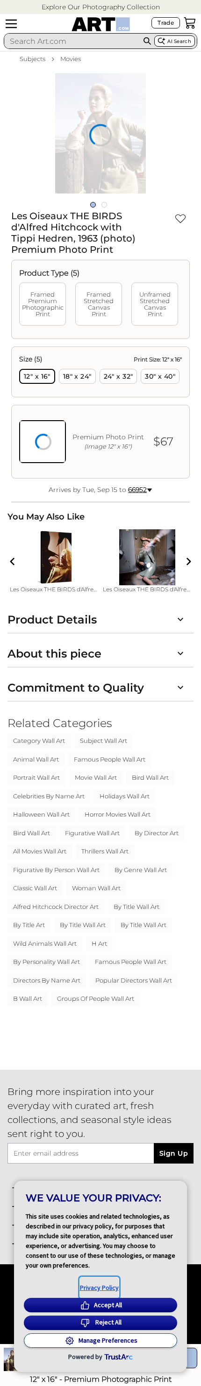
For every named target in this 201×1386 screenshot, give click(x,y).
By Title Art (29, 925)
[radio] (37, 376)
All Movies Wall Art (39, 851)
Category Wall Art (39, 740)
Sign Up (173, 1153)
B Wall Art (27, 998)
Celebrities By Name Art (49, 796)
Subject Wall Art (103, 740)
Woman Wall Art (96, 888)
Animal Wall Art (36, 759)
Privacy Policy (99, 1287)
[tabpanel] (100, 412)
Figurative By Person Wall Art (56, 869)
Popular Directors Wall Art (133, 980)
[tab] (42, 304)
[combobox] (72, 41)
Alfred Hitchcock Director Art (56, 906)
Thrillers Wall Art (105, 851)
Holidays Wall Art (125, 796)
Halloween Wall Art (41, 814)
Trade (166, 22)
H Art (99, 943)
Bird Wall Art (150, 777)
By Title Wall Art (136, 906)
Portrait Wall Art (36, 777)
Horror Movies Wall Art (118, 814)
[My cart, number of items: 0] (189, 22)
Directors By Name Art (46, 980)
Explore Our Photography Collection (101, 7)
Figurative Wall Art (92, 833)
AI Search (179, 41)
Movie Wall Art (96, 777)
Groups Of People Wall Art (95, 998)
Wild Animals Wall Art (45, 943)
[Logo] (101, 24)
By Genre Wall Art (141, 869)
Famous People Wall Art (109, 759)
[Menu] (11, 23)
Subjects (32, 58)
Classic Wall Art (35, 888)
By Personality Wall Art (46, 961)
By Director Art (157, 833)
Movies (70, 58)
